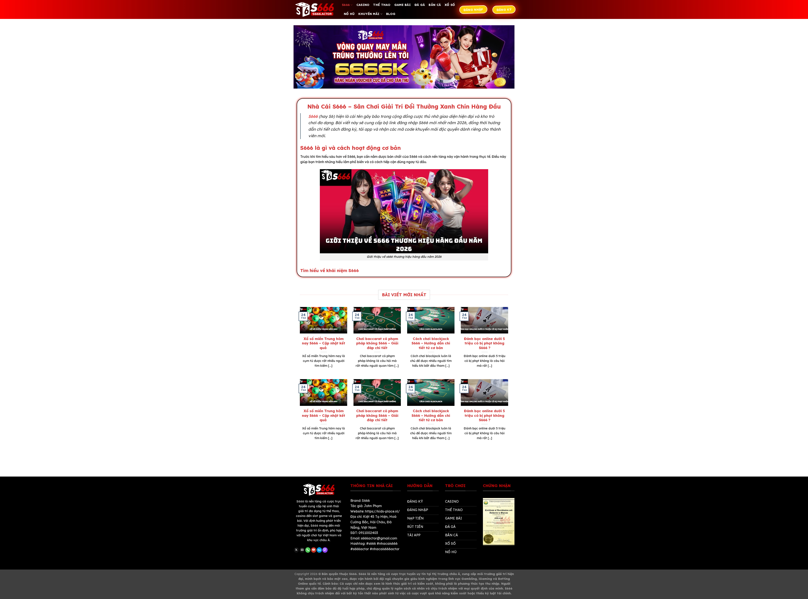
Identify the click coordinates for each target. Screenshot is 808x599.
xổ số (450, 5)
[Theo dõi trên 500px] (319, 550)
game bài (402, 5)
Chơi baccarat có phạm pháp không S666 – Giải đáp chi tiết (377, 343)
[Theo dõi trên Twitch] (325, 550)
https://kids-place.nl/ (382, 511)
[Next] (509, 343)
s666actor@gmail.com (379, 538)
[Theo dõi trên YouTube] (313, 550)
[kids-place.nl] (315, 9)
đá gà (420, 5)
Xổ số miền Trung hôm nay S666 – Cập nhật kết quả (323, 343)
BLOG (390, 14)
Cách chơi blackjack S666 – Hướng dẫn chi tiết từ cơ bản (431, 343)
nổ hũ (349, 14)
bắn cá (435, 5)
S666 (346, 5)
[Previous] (299, 343)
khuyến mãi (368, 14)
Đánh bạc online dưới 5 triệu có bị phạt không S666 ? (484, 343)
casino (362, 5)
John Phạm (373, 506)
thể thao (381, 5)
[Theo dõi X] (296, 550)
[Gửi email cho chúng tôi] (302, 550)
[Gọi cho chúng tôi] (308, 550)
